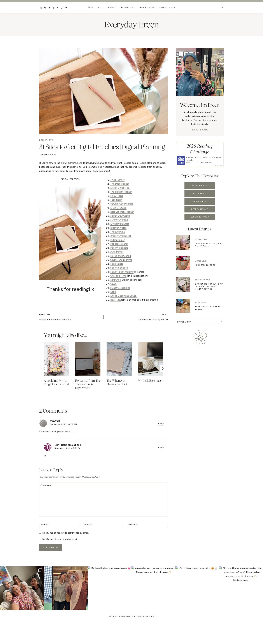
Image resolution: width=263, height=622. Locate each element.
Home (90, 7)
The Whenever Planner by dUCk (117, 382)
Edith (113, 292)
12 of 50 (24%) (207, 163)
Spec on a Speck (119, 267)
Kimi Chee (115, 279)
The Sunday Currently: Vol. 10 (152, 317)
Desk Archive (46, 140)
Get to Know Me (199, 130)
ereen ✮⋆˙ (190, 157)
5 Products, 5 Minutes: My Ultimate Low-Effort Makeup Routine (209, 286)
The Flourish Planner (121, 192)
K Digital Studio (118, 208)
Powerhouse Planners (121, 203)
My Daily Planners (119, 224)
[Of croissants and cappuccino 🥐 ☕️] (197, 588)
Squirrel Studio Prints (121, 259)
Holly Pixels (116, 195)
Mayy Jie (55, 420)
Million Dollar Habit (120, 187)
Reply (161, 423)
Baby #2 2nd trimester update (55, 317)
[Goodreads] (61, 7)
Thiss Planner (117, 179)
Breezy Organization (121, 235)
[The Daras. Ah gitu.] (66, 588)
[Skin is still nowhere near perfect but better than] (241, 588)
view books (218, 166)
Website (132, 524)
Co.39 (113, 283)
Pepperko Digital (119, 243)
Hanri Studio (116, 263)
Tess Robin (116, 199)
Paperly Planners (119, 247)
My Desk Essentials (149, 380)
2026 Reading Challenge (200, 149)
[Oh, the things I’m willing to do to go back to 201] (22, 588)
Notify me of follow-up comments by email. (65, 532)
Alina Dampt (116, 251)
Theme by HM (148, 616)
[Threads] (53, 7)
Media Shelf (201, 302)
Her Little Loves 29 (205, 265)
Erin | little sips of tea (67, 444)
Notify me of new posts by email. (60, 539)
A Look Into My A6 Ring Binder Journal (56, 382)
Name (44, 524)
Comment (46, 485)
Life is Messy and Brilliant (123, 295)
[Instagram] (41, 7)
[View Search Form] (222, 7)
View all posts (167, 7)
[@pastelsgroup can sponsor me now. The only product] (153, 588)
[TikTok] (49, 7)
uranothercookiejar (120, 288)
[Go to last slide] (44, 368)
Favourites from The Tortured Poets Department (87, 384)
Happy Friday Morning (121, 272)
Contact (111, 7)
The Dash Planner (119, 183)
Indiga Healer (117, 240)
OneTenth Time (118, 275)
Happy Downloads (120, 215)
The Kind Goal (117, 231)
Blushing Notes (118, 227)
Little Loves (201, 239)
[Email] (66, 7)
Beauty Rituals (202, 280)
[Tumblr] (57, 7)
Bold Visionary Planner (122, 211)
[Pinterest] (45, 7)
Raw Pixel (115, 299)
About (100, 7)
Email (88, 524)
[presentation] (56, 359)
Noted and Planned (120, 256)
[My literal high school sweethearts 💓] (110, 588)
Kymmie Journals (119, 219)
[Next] (162, 368)
